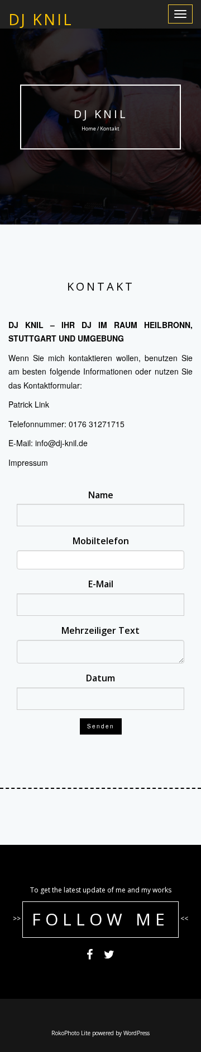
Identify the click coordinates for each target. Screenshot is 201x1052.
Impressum (28, 462)
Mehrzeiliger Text (100, 630)
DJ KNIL (101, 113)
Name (100, 495)
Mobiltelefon (101, 541)
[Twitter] (109, 956)
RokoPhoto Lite (70, 1033)
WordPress (136, 1033)
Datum (100, 678)
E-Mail (100, 584)
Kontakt (101, 286)
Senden (100, 726)
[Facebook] (90, 956)
